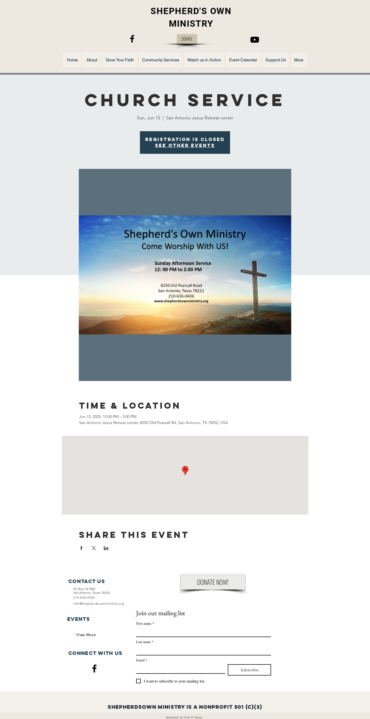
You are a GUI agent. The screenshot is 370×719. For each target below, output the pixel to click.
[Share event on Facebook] (81, 548)
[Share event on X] (93, 548)
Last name (145, 642)
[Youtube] (255, 40)
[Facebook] (132, 39)
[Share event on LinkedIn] (106, 548)
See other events (185, 145)
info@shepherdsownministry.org (98, 603)
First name (145, 623)
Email (141, 660)
